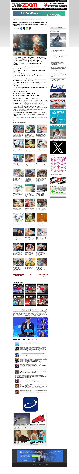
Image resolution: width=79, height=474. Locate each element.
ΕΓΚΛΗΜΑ (23, 8)
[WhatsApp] (27, 28)
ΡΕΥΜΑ (32, 117)
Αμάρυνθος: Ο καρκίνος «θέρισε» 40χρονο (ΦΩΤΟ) (57, 80)
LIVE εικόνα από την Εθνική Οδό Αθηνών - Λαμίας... (57, 51)
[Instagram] (58, 1)
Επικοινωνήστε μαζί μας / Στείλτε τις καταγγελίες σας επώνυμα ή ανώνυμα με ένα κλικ (29, 375)
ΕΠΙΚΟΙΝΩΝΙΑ (51, 8)
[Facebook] (55, 1)
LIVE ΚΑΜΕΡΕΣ (57, 8)
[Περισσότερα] (30, 28)
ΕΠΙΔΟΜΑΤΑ (22, 117)
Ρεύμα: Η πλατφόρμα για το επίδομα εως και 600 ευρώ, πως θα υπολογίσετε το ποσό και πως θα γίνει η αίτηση (30, 24)
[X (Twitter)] (56, 1)
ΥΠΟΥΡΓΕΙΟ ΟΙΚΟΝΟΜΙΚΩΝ (41, 117)
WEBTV (41, 8)
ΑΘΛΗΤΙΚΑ (45, 8)
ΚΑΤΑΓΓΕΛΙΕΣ (41, 1)
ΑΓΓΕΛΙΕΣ (62, 8)
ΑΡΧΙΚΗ (14, 8)
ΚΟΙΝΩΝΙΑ (18, 8)
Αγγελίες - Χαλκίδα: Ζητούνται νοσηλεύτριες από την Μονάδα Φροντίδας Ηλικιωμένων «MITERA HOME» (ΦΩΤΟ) (58, 63)
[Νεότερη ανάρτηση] (18, 276)
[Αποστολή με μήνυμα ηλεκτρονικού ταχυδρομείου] (13, 120)
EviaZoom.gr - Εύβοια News (43, 464)
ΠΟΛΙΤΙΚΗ (28, 8)
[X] (24, 28)
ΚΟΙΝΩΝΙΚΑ (27, 117)
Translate (57, 31)
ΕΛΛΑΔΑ (32, 8)
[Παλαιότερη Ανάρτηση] (43, 276)
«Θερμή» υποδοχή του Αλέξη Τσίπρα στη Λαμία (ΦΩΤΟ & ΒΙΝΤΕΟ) (30, 364)
